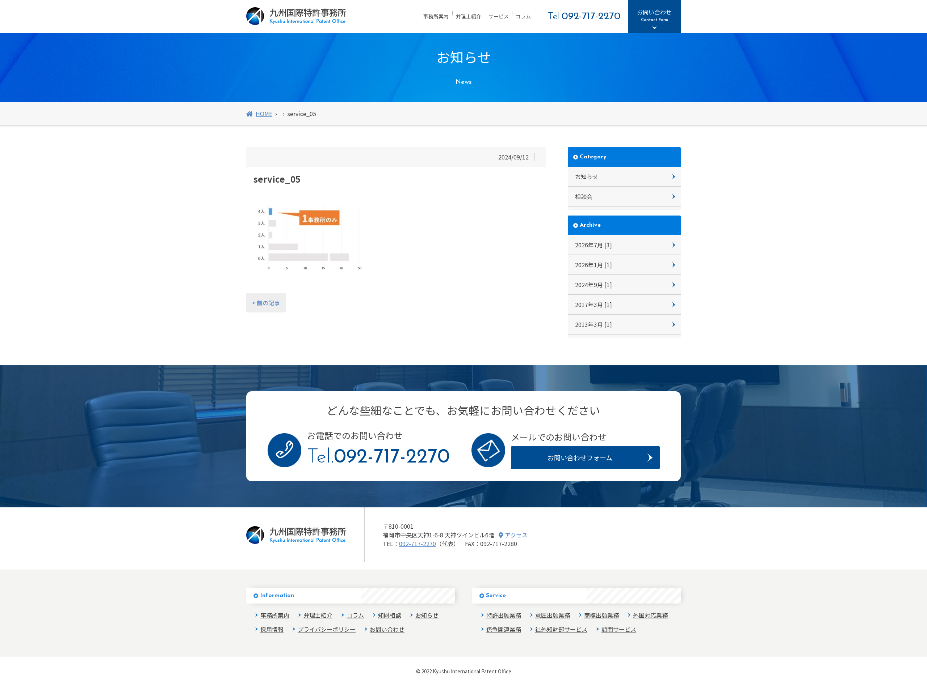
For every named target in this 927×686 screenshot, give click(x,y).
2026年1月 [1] (593, 264)
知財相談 (389, 615)
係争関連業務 (503, 629)
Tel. (584, 17)
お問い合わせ (387, 629)
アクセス (516, 535)
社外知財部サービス (561, 629)
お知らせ (586, 176)
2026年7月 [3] (593, 244)
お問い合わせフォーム (580, 457)
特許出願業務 (503, 615)
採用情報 (272, 629)
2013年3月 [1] (593, 324)
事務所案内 (436, 16)
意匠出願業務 (552, 615)
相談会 (583, 196)
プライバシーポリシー (327, 629)
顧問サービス (618, 629)
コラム (523, 16)
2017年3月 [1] (593, 304)
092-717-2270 (417, 543)
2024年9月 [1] (593, 284)
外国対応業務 (650, 615)
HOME (264, 113)
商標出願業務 (601, 615)
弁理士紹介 (468, 16)
